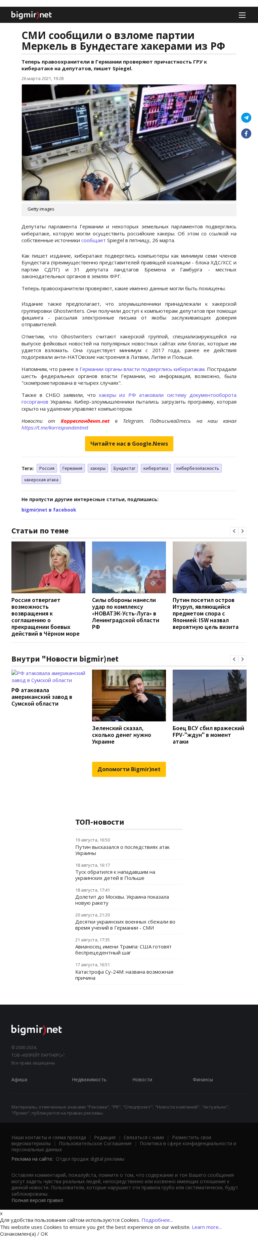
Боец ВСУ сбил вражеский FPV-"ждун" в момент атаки (208, 734)
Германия (72, 468)
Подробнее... (157, 1219)
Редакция (105, 1137)
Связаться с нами (144, 1137)
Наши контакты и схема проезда (48, 1137)
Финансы (203, 1079)
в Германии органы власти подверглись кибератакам (140, 369)
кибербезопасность (197, 468)
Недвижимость (89, 1079)
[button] (234, 531)
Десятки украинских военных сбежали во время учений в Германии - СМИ (125, 924)
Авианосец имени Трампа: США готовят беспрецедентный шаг (123, 949)
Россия (46, 468)
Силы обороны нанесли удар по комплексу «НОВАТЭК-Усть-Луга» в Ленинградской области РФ (125, 613)
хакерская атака (41, 480)
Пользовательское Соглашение (95, 1143)
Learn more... (207, 1227)
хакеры (97, 468)
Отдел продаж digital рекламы (90, 1159)
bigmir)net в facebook (49, 510)
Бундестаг (124, 468)
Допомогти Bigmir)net (129, 769)
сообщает (93, 240)
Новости (142, 1079)
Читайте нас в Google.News (129, 443)
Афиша (19, 1079)
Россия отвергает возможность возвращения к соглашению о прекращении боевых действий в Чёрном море (45, 616)
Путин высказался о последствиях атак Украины (122, 850)
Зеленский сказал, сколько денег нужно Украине (121, 734)
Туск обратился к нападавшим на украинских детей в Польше (115, 874)
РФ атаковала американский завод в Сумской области (41, 696)
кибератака (155, 468)
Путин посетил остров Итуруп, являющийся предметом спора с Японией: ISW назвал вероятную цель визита (206, 613)
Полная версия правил (37, 1200)
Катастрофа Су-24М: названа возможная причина (124, 974)
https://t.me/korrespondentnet (55, 427)
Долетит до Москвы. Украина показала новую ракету (122, 899)
